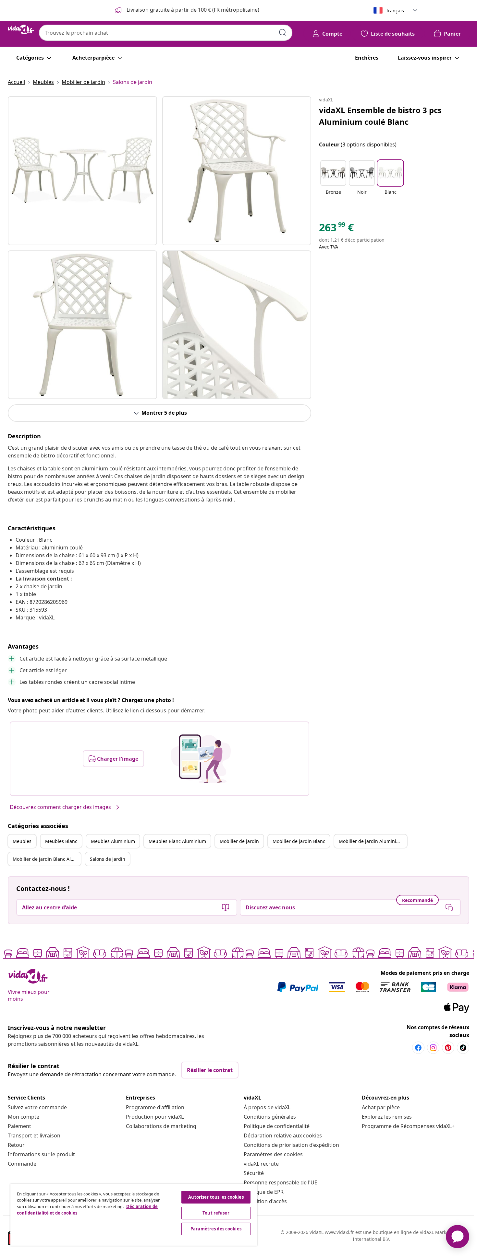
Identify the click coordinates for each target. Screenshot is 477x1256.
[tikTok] (463, 1047)
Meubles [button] (22, 841)
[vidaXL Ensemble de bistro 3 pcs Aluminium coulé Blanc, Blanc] (82, 171)
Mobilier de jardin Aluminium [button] (371, 841)
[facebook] (418, 1047)
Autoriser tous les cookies (215, 1197)
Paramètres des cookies (273, 1154)
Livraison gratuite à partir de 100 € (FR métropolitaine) (192, 9)
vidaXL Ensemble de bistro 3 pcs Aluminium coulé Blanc (380, 116)
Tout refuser (215, 1213)
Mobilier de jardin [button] (239, 841)
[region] (133, 1215)
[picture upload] (201, 759)
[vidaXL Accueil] (21, 29)
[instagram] (433, 1047)
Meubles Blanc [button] (61, 841)
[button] (333, 181)
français (395, 10)
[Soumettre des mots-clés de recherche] (282, 32)
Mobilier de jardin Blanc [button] (299, 841)
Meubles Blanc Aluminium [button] (177, 841)
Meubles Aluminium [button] (113, 841)
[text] (336, 229)
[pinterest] (448, 1047)
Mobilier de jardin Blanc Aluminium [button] (47, 859)
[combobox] (165, 33)
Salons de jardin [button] (107, 859)
